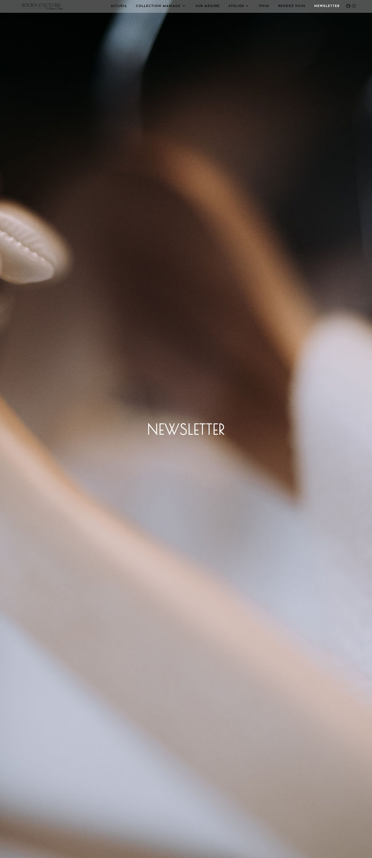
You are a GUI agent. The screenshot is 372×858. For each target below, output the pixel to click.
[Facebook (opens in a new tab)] (348, 7)
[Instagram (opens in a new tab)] (354, 7)
